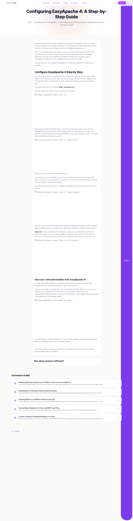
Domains (57, 3)
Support (84, 3)
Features (75, 3)
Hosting (47, 3)
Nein (126, 260)
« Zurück (15, 431)
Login (123, 3)
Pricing (66, 3)
